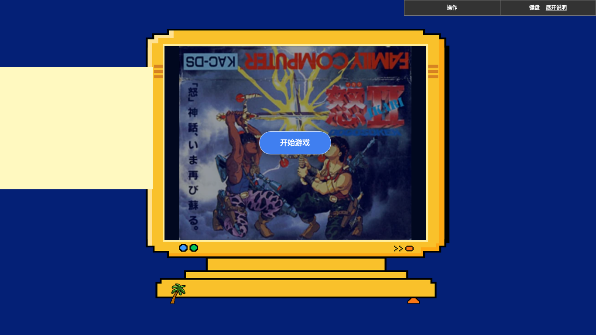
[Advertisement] (76, 128)
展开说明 (556, 7)
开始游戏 (295, 142)
